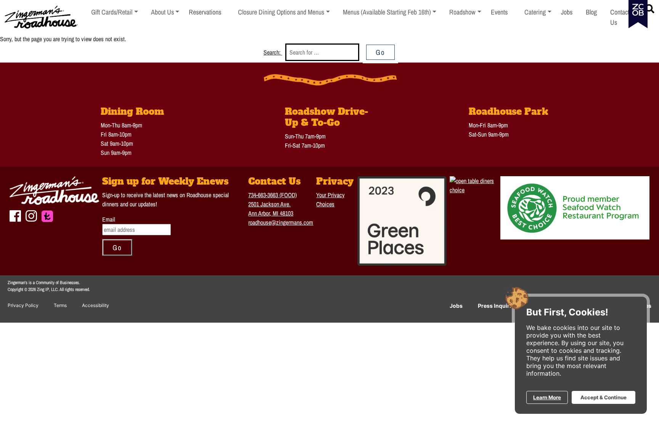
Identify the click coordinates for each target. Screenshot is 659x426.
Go (380, 52)
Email (108, 219)
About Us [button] (165, 12)
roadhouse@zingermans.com (280, 222)
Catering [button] (537, 12)
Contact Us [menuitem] (619, 17)
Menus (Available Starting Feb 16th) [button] (387, 12)
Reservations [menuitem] (205, 12)
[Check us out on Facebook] (15, 215)
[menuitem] (114, 17)
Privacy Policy (23, 305)
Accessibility (95, 305)
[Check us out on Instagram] (31, 215)
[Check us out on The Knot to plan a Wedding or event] (47, 215)
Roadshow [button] (465, 12)
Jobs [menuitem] (566, 12)
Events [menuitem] (499, 12)
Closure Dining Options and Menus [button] (281, 12)
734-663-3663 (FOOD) (272, 195)
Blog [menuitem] (591, 12)
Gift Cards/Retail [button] (112, 12)
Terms (60, 305)
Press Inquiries (497, 305)
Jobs (456, 305)
